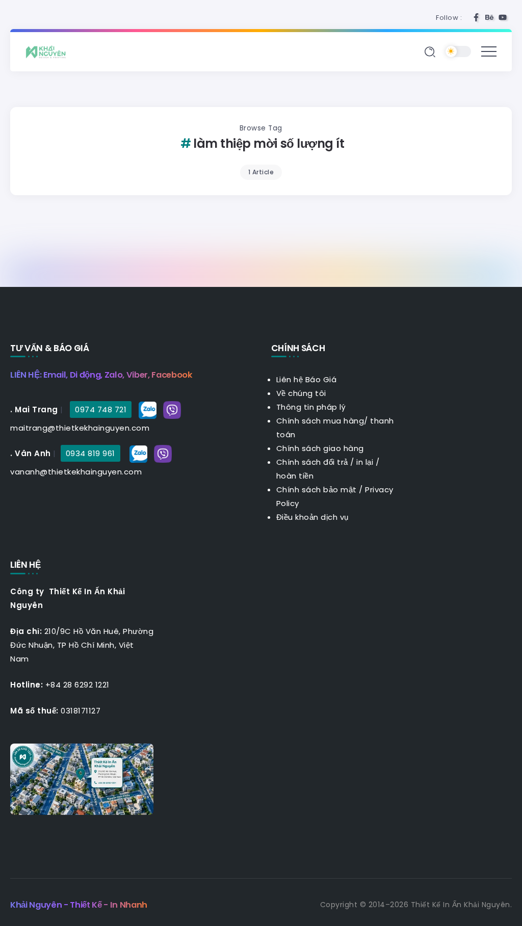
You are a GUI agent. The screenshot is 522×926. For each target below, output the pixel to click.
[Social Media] (476, 17)
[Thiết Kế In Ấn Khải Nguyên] (48, 51)
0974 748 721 (100, 409)
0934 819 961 (90, 453)
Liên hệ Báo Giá (306, 379)
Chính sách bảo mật (316, 489)
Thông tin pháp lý (311, 407)
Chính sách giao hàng (320, 448)
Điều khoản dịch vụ (312, 517)
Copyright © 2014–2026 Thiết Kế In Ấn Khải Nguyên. (416, 904)
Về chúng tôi (301, 393)
